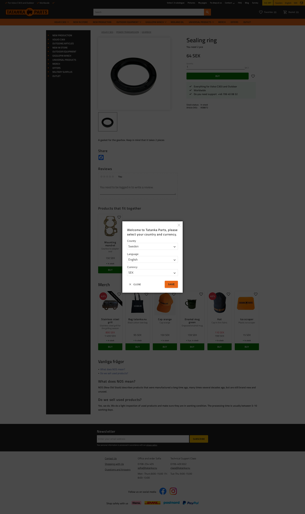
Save (171, 284)
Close (137, 284)
